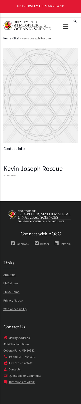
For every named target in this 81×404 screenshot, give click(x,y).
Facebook (22, 244)
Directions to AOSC (22, 382)
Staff (16, 38)
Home (7, 38)
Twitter (44, 244)
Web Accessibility (15, 309)
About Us (9, 275)
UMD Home (10, 283)
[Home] (27, 25)
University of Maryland (40, 6)
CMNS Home (11, 292)
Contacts (15, 369)
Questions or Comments (25, 376)
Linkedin (65, 244)
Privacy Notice (13, 300)
